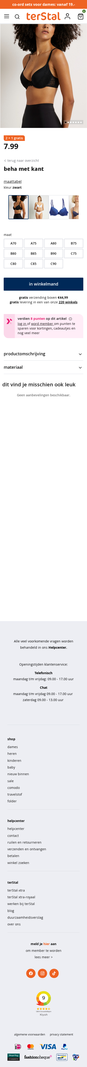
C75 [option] (74, 253)
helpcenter (15, 828)
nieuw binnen (18, 774)
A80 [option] (53, 243)
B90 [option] (53, 253)
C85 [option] (33, 263)
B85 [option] (33, 253)
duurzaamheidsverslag (25, 917)
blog (10, 910)
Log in (22, 323)
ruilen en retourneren (24, 842)
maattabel (13, 181)
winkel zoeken (18, 863)
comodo (13, 787)
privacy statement (61, 1034)
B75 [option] (74, 243)
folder (12, 801)
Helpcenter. (57, 647)
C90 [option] (53, 263)
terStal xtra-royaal (21, 897)
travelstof (14, 794)
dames (12, 747)
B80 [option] (13, 253)
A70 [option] (13, 243)
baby (11, 767)
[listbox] (43, 253)
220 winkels (68, 302)
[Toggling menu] (6, 16)
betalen (13, 856)
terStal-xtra (16, 890)
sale (10, 781)
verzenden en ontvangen (26, 849)
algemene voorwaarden (29, 1034)
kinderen (14, 760)
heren (12, 753)
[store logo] (43, 16)
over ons (14, 924)
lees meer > (44, 957)
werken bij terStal (21, 904)
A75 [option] (33, 243)
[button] (17, 16)
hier (46, 944)
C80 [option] (13, 263)
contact (13, 835)
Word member (42, 323)
